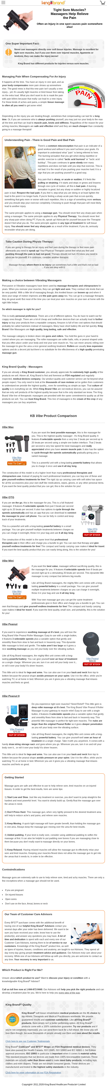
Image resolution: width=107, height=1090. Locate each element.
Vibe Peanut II (17, 729)
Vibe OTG (92, 529)
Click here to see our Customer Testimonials (28, 1041)
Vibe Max (16, 457)
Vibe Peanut (92, 658)
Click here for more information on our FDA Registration (33, 1072)
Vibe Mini (16, 591)
